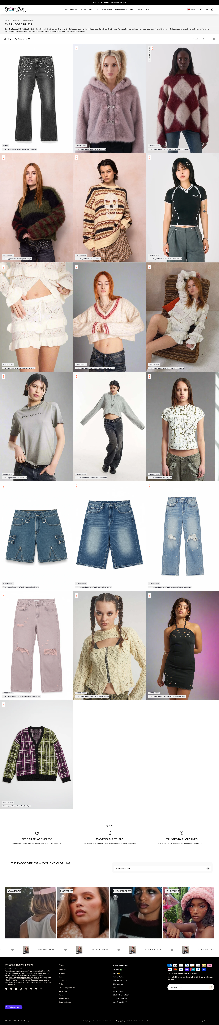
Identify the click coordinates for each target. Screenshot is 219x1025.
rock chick (41, 973)
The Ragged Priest (24, 978)
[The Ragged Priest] (136, 912)
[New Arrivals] (30, 912)
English (203, 1021)
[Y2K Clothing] (188, 912)
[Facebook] (6, 989)
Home (7, 20)
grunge (24, 31)
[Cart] (212, 9)
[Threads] (31, 989)
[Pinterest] (36, 989)
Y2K (111, 29)
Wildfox (36, 978)
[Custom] (41, 989)
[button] (22, 39)
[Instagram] (11, 989)
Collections (15, 20)
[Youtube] (16, 989)
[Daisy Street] (83, 912)
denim (163, 29)
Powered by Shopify (24, 1021)
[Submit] (211, 987)
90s (27, 973)
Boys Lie (12, 978)
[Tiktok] (21, 989)
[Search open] (201, 9)
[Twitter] (26, 989)
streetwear (33, 973)
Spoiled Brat (14, 1021)
